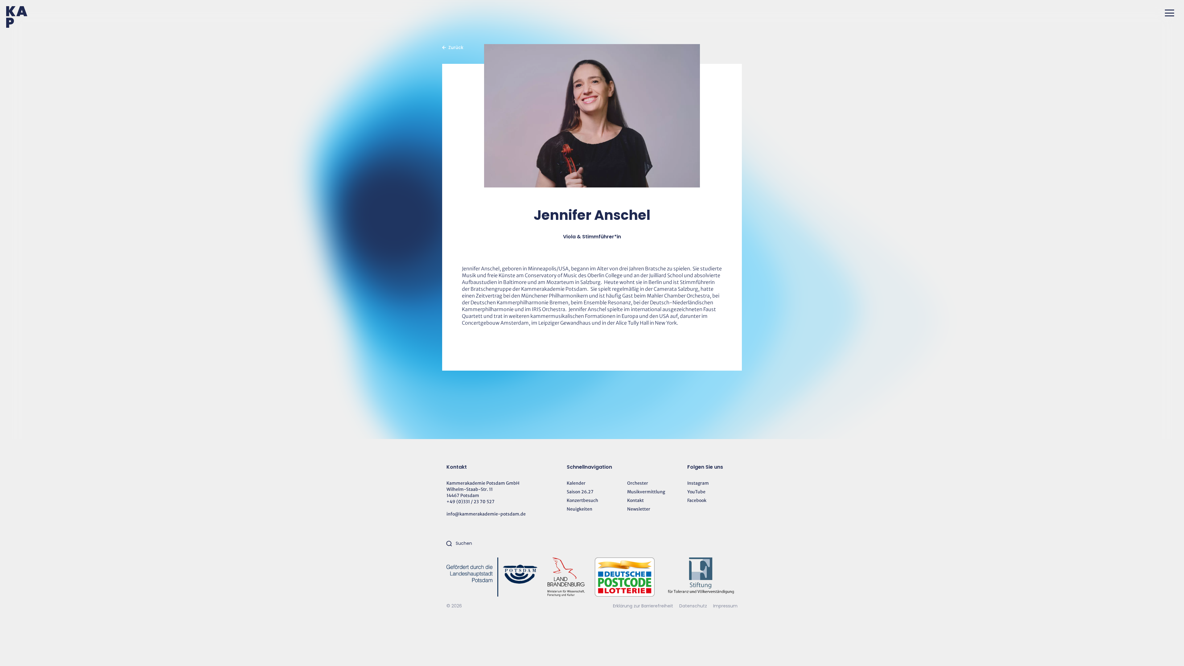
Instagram (698, 483)
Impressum (725, 606)
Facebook (696, 500)
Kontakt (635, 500)
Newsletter (638, 509)
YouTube (696, 492)
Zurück (455, 47)
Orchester (637, 483)
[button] (1169, 13)
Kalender (576, 483)
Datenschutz (693, 606)
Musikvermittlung (646, 492)
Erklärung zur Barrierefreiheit (643, 606)
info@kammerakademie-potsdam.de (486, 514)
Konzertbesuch (582, 500)
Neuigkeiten (579, 509)
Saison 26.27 (580, 492)
